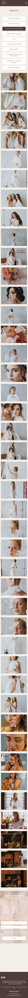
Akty (14, 39)
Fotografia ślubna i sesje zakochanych (14, 55)
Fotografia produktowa (14, 44)
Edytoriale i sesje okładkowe (14, 28)
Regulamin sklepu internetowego (14, 995)
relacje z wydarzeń (14, 67)
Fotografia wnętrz (14, 23)
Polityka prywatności (14, 993)
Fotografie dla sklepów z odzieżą (14, 61)
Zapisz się (14, 938)
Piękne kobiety (14, 49)
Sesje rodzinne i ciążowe (14, 34)
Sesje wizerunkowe (14, 18)
